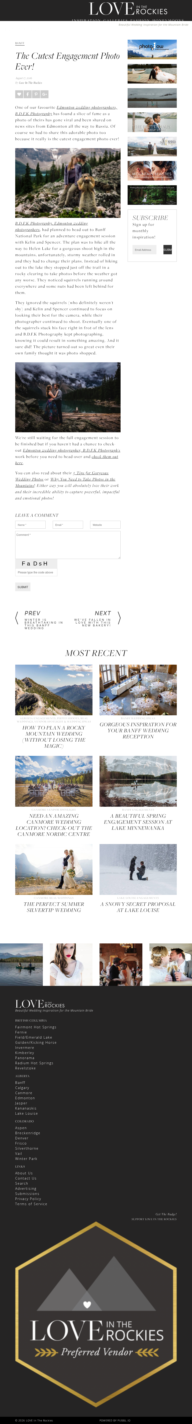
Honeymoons (168, 20)
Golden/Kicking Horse (36, 1042)
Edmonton (25, 1098)
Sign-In (120, 47)
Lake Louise (26, 1113)
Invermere (24, 1047)
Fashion (140, 20)
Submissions (27, 1193)
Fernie (21, 1032)
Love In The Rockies (30, 82)
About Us (24, 1173)
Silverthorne (27, 1148)
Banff (20, 1082)
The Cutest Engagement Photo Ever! (67, 61)
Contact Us (26, 1178)
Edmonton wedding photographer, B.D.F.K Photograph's (71, 450)
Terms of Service (31, 1204)
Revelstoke (25, 1068)
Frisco (21, 1143)
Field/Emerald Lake (33, 1037)
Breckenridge (28, 1133)
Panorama (25, 1058)
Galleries (115, 20)
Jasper (21, 1103)
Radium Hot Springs (34, 1063)
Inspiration (86, 20)
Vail (18, 1153)
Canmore (24, 1093)
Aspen (21, 1128)
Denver (22, 1138)
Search (21, 1183)
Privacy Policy (28, 1199)
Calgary (22, 1087)
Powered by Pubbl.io (115, 1420)
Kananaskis (26, 1108)
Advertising (26, 1188)
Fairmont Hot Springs (36, 1027)
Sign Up (135, 47)
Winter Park (26, 1158)
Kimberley (24, 1053)
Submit (23, 587)
